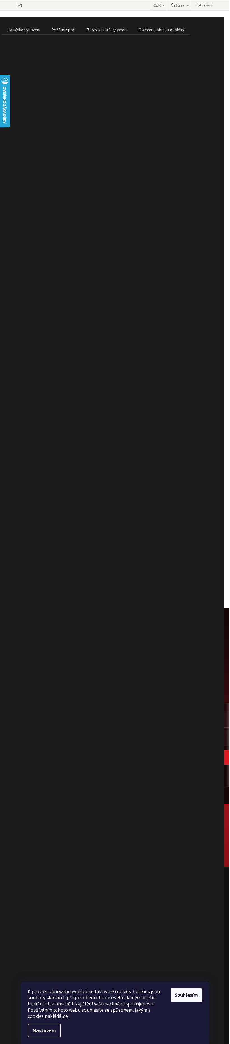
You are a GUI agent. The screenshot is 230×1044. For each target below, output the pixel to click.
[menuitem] (24, 29)
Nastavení (44, 1030)
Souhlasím (186, 995)
